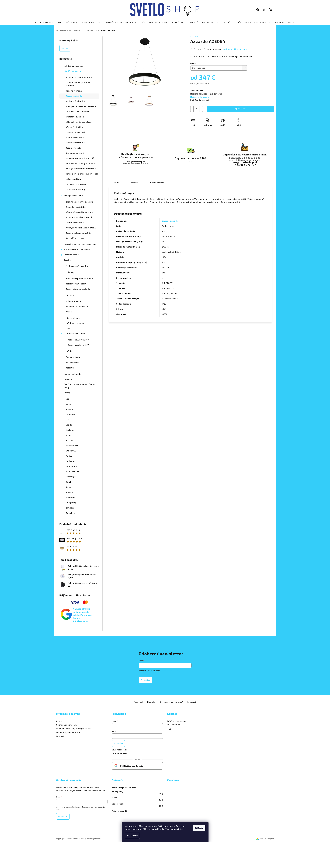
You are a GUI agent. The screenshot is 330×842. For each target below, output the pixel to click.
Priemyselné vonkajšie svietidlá (81, 227)
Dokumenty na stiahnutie (68, 732)
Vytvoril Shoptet (267, 838)
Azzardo (194, 37)
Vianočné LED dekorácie (77, 306)
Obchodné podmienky (66, 724)
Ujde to (115, 797)
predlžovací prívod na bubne (79, 278)
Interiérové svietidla (73, 71)
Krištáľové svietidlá (75, 116)
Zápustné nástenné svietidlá (79, 201)
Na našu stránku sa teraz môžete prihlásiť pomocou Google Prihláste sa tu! (82, 615)
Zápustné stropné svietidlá (79, 233)
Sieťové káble (73, 318)
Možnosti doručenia (199, 97)
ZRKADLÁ (68, 379)
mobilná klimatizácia (74, 66)
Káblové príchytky (75, 323)
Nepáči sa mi (118, 803)
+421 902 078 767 (244, 165)
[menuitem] (44, 22)
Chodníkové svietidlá (76, 207)
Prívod (69, 311)
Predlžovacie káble (76, 333)
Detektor (70, 367)
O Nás (59, 721)
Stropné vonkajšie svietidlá (79, 217)
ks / (65, 48)
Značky (67, 392)
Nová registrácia (120, 749)
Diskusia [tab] (134, 182)
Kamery (70, 295)
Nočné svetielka (73, 301)
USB (68, 328)
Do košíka (242, 109)
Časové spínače (73, 357)
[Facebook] (170, 730)
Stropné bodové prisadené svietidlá (78, 84)
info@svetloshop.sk (136, 161)
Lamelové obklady (72, 374)
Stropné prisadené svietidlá (79, 77)
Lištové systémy (73, 179)
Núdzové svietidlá (74, 127)
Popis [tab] (117, 182)
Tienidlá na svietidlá (75, 132)
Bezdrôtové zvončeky (76, 283)
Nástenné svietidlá (75, 137)
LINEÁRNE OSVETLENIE (76, 184)
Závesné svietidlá (74, 96)
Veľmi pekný (117, 791)
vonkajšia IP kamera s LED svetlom (80, 244)
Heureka (151, 702)
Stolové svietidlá (74, 90)
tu (181, 829)
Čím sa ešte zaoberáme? (171, 702)
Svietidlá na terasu (75, 238)
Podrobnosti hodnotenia (235, 49)
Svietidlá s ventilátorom (77, 111)
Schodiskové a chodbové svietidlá (82, 173)
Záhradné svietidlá (75, 222)
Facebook (138, 702)
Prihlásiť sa (145, 680)
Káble (69, 351)
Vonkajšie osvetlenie (73, 195)
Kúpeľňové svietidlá (75, 142)
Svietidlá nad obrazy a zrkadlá (80, 163)
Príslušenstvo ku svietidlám (77, 249)
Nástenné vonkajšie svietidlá (79, 212)
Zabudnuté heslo (120, 753)
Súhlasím (199, 828)
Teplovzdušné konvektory (78, 266)
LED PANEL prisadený (75, 189)
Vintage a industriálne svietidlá (81, 168)
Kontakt (60, 736)
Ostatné (68, 260)
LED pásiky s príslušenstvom (79, 122)
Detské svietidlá (73, 148)
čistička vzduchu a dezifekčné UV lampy (79, 386)
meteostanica (72, 362)
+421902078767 (174, 724)
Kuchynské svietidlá (75, 101)
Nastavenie (132, 835)
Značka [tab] (157, 182)
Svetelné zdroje (71, 254)
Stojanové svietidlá (75, 153)
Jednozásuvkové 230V (78, 339)
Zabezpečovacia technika (78, 289)
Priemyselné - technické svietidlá (82, 106)
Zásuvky (71, 272)
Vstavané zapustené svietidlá (80, 158)
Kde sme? (191, 702)
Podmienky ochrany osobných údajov (74, 728)
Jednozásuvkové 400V (78, 345)
